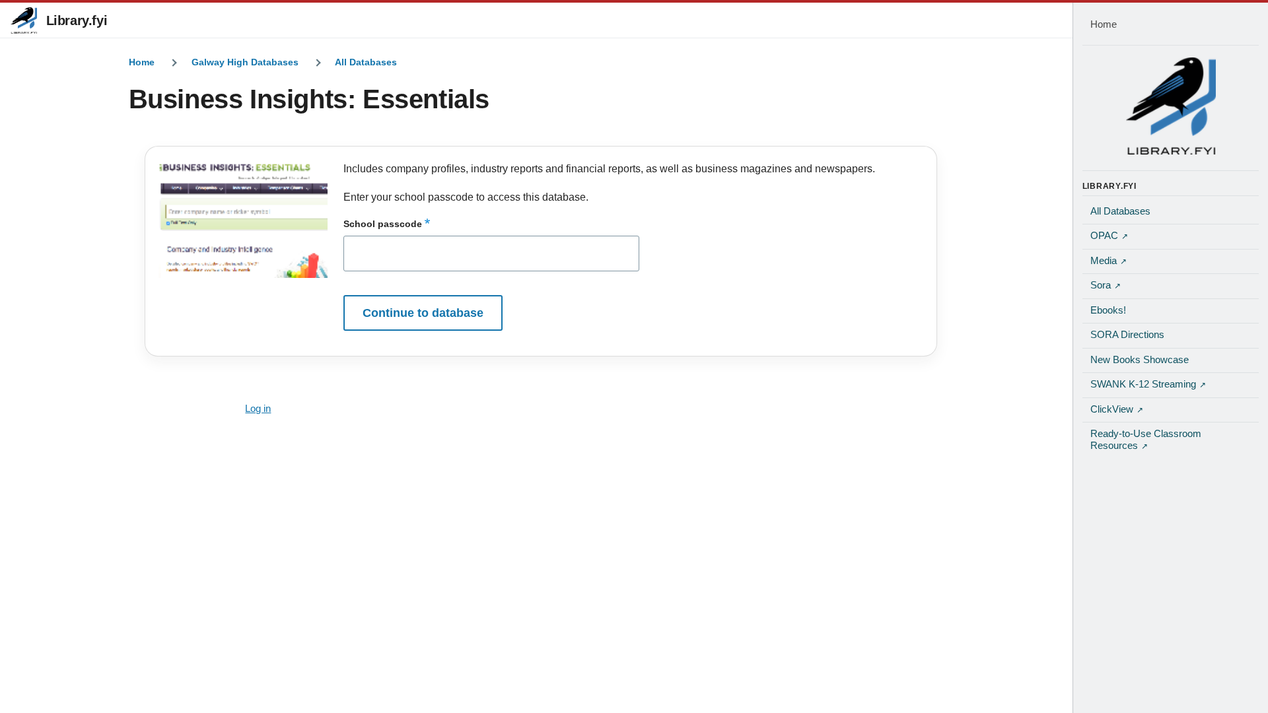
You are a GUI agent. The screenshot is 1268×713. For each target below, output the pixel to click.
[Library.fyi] (24, 20)
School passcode (382, 224)
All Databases (366, 62)
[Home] (1170, 105)
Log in (258, 408)
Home (142, 62)
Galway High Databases (245, 62)
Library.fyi (77, 20)
